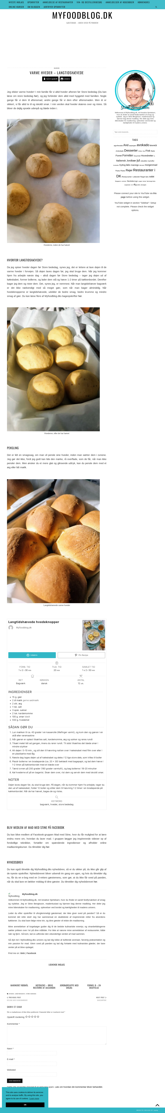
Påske (122, 171)
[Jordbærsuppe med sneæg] (69, 976)
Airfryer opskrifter (54, 6)
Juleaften (143, 161)
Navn (10, 1048)
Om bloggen (34, 6)
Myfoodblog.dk (82, 15)
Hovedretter (147, 155)
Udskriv (66, 79)
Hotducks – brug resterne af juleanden (44, 986)
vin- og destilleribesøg (89, 2)
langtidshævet (20, 994)
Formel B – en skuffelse (94, 986)
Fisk (148, 150)
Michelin (141, 165)
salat (151, 176)
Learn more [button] (34, 1099)
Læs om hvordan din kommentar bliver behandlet (78, 1087)
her (36, 96)
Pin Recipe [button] (83, 655)
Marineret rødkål (19, 985)
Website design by (147, 1110)
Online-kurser (16, 6)
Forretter (127, 155)
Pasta (117, 171)
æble (138, 185)
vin (132, 185)
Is (154, 156)
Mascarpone (101, 998)
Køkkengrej (144, 2)
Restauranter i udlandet (131, 177)
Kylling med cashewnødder (17, 998)
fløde (153, 151)
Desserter (131, 150)
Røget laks (144, 177)
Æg (134, 185)
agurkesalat (118, 145)
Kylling (122, 165)
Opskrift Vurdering (15, 1017)
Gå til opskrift (51, 79)
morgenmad (151, 165)
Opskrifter (33, 2)
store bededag (31, 994)
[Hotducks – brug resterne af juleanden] (44, 976)
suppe (140, 181)
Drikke (140, 151)
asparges (132, 145)
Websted (11, 1070)
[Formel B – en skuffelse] (94, 976)
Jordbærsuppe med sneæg (69, 986)
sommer (124, 181)
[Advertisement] (82, 46)
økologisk (143, 185)
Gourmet (137, 156)
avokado (143, 145)
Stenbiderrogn (132, 181)
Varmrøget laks (151, 181)
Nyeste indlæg (16, 2)
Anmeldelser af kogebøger (120, 2)
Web (22, 953)
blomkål (153, 145)
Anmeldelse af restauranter (58, 2)
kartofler (151, 161)
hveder (11, 994)
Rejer (129, 170)
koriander (116, 165)
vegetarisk (127, 185)
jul (138, 160)
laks (128, 165)
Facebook (31, 953)
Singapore (118, 181)
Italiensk (121, 160)
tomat (144, 181)
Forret (119, 155)
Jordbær (131, 160)
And (125, 145)
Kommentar (13, 1024)
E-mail (11, 1059)
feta (144, 151)
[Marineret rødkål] (19, 976)
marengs (135, 165)
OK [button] (25, 1105)
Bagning (57, 68)
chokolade (120, 151)
